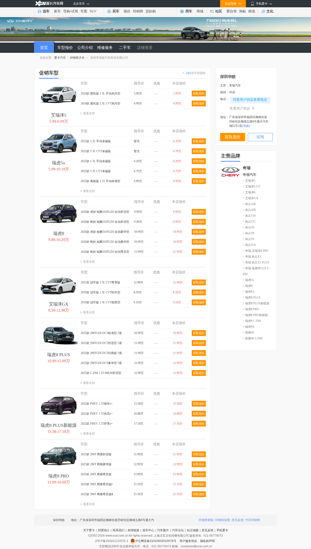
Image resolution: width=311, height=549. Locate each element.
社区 (218, 11)
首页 (44, 48)
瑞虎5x (58, 162)
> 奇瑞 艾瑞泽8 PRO (255, 250)
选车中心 (148, 530)
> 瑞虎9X (249, 326)
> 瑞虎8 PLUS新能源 (256, 303)
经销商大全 (77, 57)
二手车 (125, 48)
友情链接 (133, 530)
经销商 (138, 11)
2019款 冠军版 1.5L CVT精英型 (100, 302)
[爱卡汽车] (49, 3)
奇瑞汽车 (249, 175)
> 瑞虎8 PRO (251, 309)
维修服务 (105, 48)
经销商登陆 (206, 520)
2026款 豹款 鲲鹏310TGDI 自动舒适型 (105, 221)
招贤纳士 (104, 530)
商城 (200, 11)
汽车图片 (163, 530)
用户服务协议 (189, 541)
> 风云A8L (249, 204)
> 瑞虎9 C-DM (252, 321)
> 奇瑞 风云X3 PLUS (256, 262)
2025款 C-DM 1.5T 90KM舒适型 (101, 373)
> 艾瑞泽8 (249, 192)
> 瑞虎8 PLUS (251, 297)
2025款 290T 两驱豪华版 (96, 464)
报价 (127, 11)
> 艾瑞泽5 (249, 180)
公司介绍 (85, 48)
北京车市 (79, 3)
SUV (93, 11)
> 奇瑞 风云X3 (252, 256)
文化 (270, 11)
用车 (188, 11)
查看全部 (89, 113)
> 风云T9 (248, 239)
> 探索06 (248, 332)
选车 (46, 11)
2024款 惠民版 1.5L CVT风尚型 (100, 103)
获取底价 (199, 93)
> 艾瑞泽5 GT (251, 186)
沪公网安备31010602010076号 (156, 541)
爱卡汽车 (60, 57)
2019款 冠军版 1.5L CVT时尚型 (100, 292)
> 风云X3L (249, 245)
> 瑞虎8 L (249, 291)
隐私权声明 (207, 541)
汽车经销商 (252, 520)
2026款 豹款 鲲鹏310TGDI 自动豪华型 (105, 241)
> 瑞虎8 (247, 286)
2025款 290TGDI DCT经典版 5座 (101, 353)
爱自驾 (231, 11)
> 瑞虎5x (248, 280)
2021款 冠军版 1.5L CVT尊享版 (100, 282)
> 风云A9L (249, 210)
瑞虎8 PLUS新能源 (59, 425)
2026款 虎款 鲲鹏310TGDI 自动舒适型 (105, 212)
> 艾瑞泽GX (250, 198)
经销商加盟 (222, 520)
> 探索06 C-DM (252, 338)
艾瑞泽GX (58, 304)
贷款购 (151, 11)
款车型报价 (196, 73)
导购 (66, 11)
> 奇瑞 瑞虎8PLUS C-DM (256, 271)
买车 (115, 11)
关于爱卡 (89, 530)
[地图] (246, 126)
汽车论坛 (178, 530)
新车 (57, 11)
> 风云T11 (249, 221)
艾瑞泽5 (58, 115)
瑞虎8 (58, 233)
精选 (251, 11)
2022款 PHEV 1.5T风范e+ (97, 413)
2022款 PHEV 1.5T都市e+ (97, 403)
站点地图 (193, 530)
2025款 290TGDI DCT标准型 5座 (101, 333)
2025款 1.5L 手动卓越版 (96, 141)
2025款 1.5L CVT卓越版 (96, 151)
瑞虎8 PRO (58, 476)
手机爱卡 (222, 530)
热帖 (242, 11)
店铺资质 (145, 48)
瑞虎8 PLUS (58, 354)
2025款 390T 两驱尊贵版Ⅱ (97, 494)
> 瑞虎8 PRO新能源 (255, 315)
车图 (83, 11)
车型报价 (65, 48)
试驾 (74, 11)
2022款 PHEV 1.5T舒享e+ (97, 423)
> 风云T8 (248, 233)
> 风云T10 (249, 215)
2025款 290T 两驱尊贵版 (96, 474)
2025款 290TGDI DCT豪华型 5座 (101, 363)
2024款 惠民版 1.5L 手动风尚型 (100, 93)
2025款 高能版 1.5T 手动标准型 (100, 181)
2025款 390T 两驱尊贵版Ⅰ (96, 484)
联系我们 (118, 530)
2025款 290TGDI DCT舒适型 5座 (101, 343)
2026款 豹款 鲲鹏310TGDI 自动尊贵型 (105, 251)
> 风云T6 (248, 227)
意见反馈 (237, 520)
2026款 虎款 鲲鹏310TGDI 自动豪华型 (105, 231)
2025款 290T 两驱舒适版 (96, 454)
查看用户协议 (242, 108)
